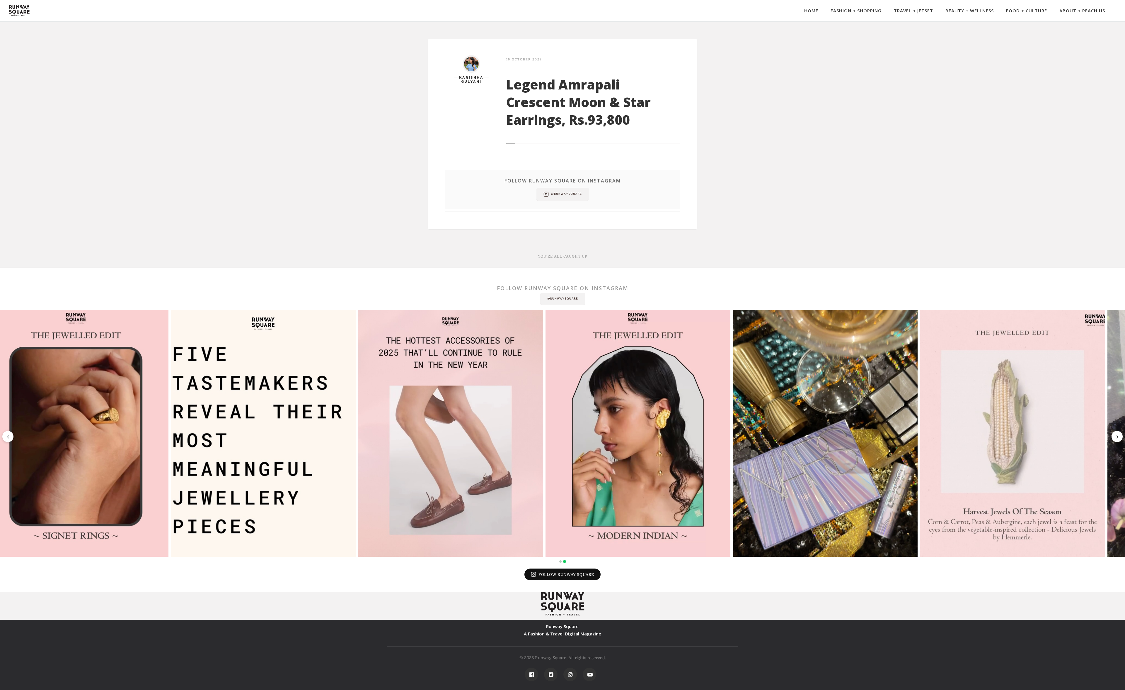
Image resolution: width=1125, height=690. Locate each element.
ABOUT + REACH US (1082, 10)
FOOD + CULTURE (1026, 10)
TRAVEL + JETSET (913, 10)
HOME (811, 10)
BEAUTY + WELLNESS (969, 10)
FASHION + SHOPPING (856, 10)
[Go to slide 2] (564, 561)
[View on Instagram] (94, 433)
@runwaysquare (566, 194)
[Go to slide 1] (560, 561)
